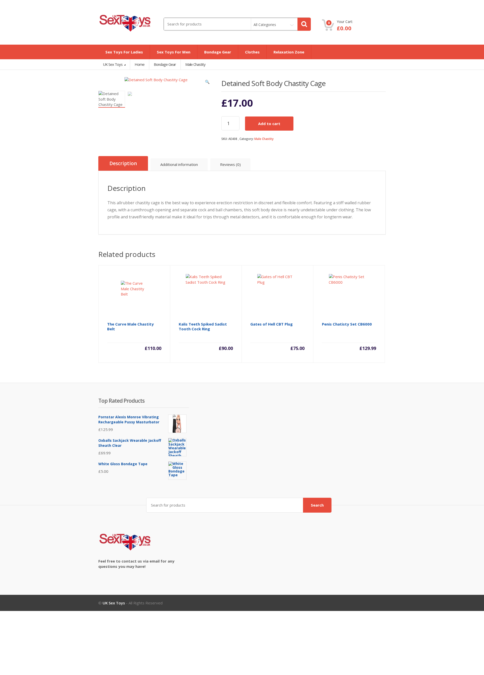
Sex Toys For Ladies (124, 51)
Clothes (252, 51)
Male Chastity (264, 139)
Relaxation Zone (289, 51)
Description (123, 163)
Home (139, 64)
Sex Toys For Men (173, 51)
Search (317, 505)
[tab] (123, 163)
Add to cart (269, 123)
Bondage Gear (217, 51)
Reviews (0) (230, 164)
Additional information (179, 164)
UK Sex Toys (113, 64)
